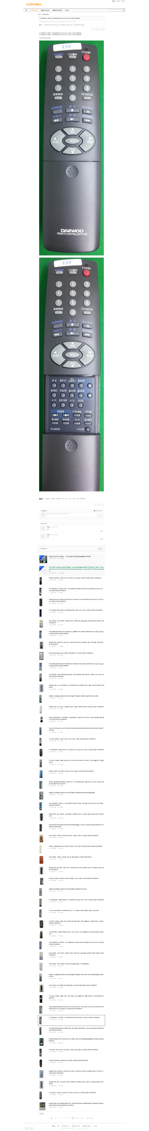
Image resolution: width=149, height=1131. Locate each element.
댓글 (102, 531)
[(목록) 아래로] (101, 29)
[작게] (96, 29)
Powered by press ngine (68, 1128)
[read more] (71, 559)
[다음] (97, 505)
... (85, 1118)
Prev (52, 1118)
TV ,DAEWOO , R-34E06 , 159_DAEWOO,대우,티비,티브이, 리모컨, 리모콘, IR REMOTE (59, 18)
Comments (43, 523)
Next (91, 1118)
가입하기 (118, 1)
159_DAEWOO (58, 498)
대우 (63, 498)
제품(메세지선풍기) (57, 10)
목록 (42, 1113)
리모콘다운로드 (33, 4)
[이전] (95, 505)
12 (82, 1118)
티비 (66, 498)
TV (43, 498)
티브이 (69, 498)
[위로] (99, 29)
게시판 (67, 10)
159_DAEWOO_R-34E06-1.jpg (65, 25)
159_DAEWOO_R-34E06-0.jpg (50, 25)
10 (77, 1118)
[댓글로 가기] (104, 29)
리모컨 (73, 498)
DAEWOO (48, 498)
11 (80, 1118)
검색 (100, 548)
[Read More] (71, 580)
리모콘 (77, 498)
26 (87, 1118)
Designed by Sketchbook (81, 1128)
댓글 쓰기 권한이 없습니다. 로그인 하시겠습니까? (58, 513)
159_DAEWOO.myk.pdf (78, 25)
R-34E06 (52, 498)
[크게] (94, 29)
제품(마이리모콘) (45, 10)
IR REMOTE (82, 498)
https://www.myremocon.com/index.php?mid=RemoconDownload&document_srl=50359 (57, 21)
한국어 (123, 1)
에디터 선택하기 (98, 510)
